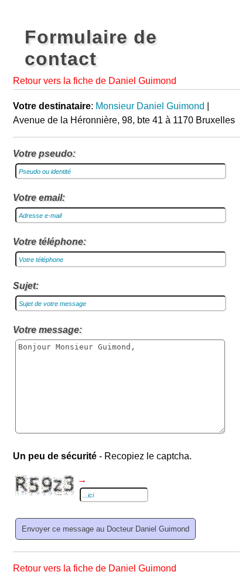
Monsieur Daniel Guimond (150, 106)
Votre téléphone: (49, 242)
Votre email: (39, 198)
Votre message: (47, 330)
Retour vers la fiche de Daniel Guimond (94, 81)
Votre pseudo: (44, 154)
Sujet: (26, 286)
